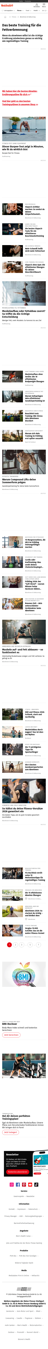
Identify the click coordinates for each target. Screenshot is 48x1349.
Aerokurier (10, 1311)
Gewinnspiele (19, 1196)
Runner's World (32, 1332)
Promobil (20, 1332)
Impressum (21, 1209)
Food (27, 10)
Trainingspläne (8, 10)
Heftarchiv (35, 1276)
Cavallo (19, 1318)
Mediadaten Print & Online (19, 1276)
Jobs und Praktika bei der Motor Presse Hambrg (24, 1243)
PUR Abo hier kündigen (28, 1256)
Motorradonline (36, 1325)
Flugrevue (28, 1318)
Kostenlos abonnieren (17, 1172)
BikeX (38, 1311)
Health (36, 10)
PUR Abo (13, 1256)
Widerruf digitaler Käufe (24, 1263)
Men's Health (22, 1325)
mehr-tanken (10, 1325)
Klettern (38, 1318)
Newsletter (30, 1196)
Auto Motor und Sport (25, 1311)
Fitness (19, 10)
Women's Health (24, 1339)
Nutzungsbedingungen (33, 1216)
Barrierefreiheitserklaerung (24, 1223)
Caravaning (10, 1318)
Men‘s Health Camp (23, 1236)
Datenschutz (33, 1209)
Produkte (28, 1)
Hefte (21, 1)
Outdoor (11, 1332)
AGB (21, 1216)
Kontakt (12, 1209)
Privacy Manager (10, 1216)
